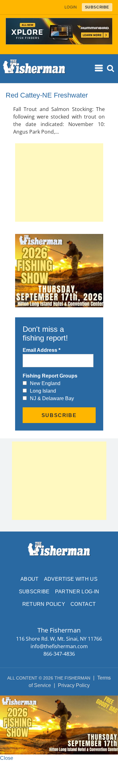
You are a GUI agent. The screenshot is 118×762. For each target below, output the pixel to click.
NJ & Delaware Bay (52, 398)
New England (45, 383)
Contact (83, 604)
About (29, 579)
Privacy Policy (74, 685)
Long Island (43, 391)
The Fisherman (34, 68)
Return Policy (43, 604)
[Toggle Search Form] (111, 68)
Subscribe (34, 591)
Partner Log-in (77, 591)
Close (6, 758)
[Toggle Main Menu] (99, 68)
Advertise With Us (71, 579)
